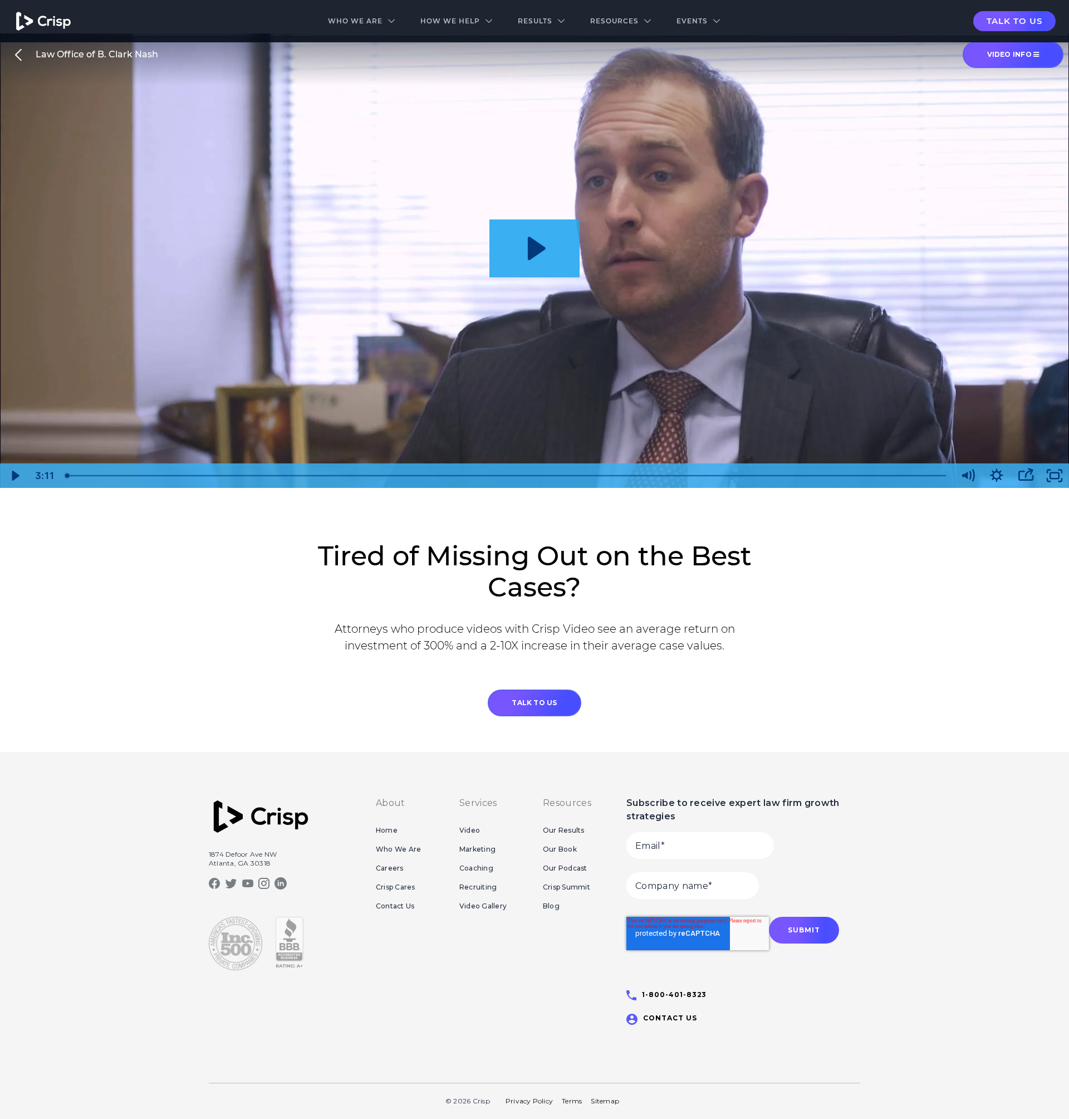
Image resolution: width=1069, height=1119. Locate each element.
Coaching (476, 868)
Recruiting (478, 887)
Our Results (564, 830)
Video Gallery (483, 906)
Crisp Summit (566, 887)
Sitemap (605, 1101)
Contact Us (395, 906)
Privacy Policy (529, 1101)
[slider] (506, 475)
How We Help (450, 21)
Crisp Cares (395, 887)
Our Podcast (565, 868)
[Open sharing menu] (1025, 475)
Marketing (477, 849)
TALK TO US (534, 702)
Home (387, 830)
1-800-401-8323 (674, 994)
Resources (614, 21)
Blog (551, 906)
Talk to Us (1014, 21)
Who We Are (355, 21)
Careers (390, 868)
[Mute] (967, 475)
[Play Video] (14, 475)
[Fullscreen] (1054, 475)
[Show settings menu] (996, 475)
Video (469, 830)
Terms (572, 1101)
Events (692, 21)
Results (535, 21)
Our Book (560, 849)
